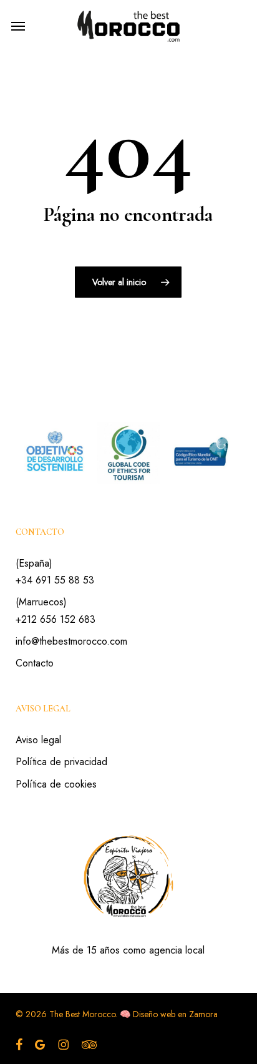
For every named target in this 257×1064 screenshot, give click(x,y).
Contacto (35, 663)
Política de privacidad (61, 761)
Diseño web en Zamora (175, 1014)
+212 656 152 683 (55, 619)
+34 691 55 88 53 (55, 580)
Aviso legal (38, 740)
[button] (18, 26)
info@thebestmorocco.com (71, 641)
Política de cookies (56, 784)
